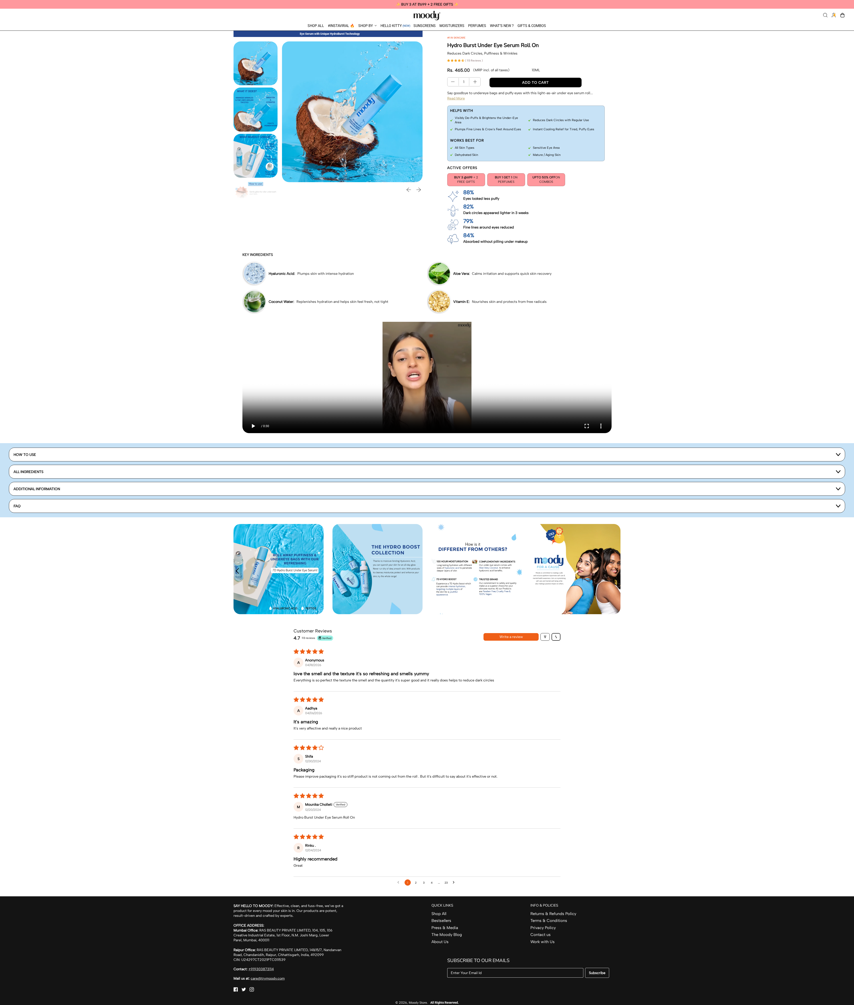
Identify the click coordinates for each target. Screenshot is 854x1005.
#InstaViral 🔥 (341, 26)
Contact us (540, 934)
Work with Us (542, 941)
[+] (475, 81)
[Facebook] (236, 990)
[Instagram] (252, 990)
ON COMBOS (546, 179)
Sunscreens (424, 26)
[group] (427, 4)
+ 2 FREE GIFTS (466, 179)
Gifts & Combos (532, 26)
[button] (826, 15)
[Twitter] (244, 990)
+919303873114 (261, 969)
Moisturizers (451, 26)
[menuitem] (256, 63)
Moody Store (418, 1003)
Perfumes (477, 26)
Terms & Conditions (548, 920)
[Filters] (545, 637)
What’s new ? (502, 26)
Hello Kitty (395, 26)
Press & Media (444, 927)
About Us (440, 941)
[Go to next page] (454, 882)
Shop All (316, 26)
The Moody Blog (446, 934)
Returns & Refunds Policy (553, 913)
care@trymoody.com (268, 978)
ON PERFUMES (506, 179)
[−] (452, 81)
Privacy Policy (543, 927)
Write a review (511, 637)
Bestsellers (441, 920)
